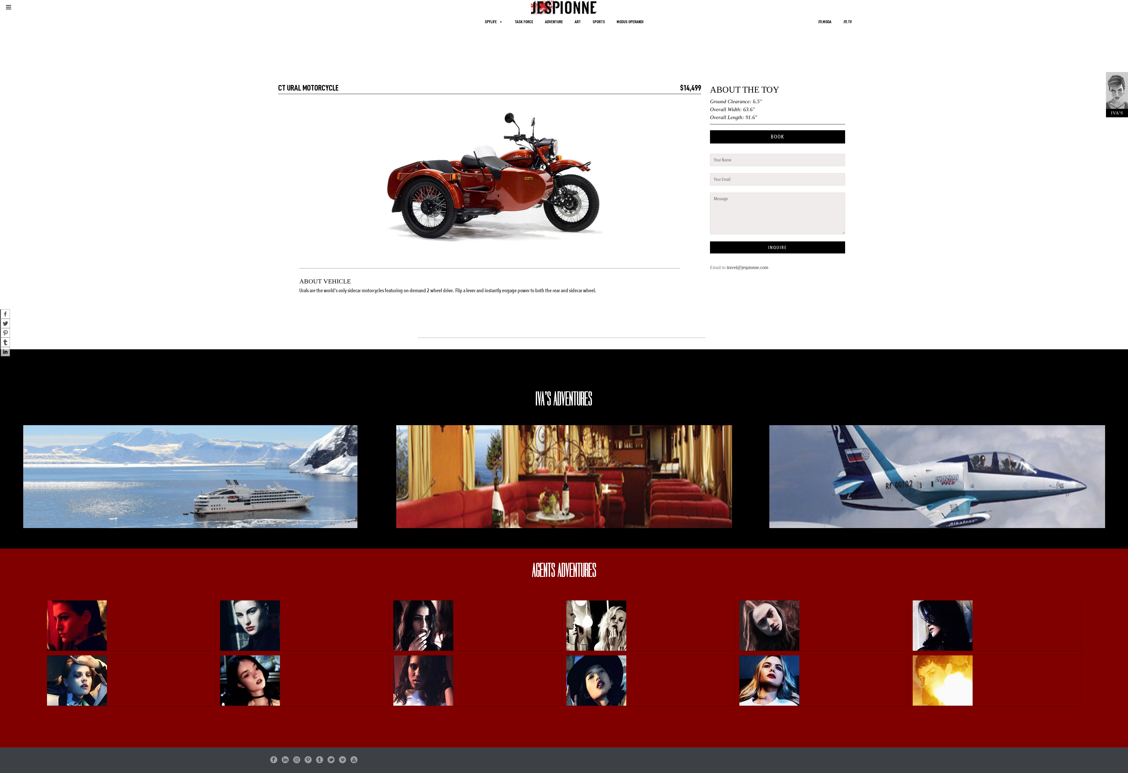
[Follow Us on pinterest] (308, 760)
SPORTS (598, 22)
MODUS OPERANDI (630, 22)
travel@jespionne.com (747, 267)
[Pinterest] (5, 333)
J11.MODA (824, 22)
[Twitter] (5, 323)
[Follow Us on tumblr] (319, 760)
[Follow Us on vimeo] (342, 760)
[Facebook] (5, 314)
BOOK (777, 137)
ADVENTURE (554, 22)
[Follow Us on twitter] (331, 760)
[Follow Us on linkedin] (285, 760)
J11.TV (847, 22)
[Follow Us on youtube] (353, 760)
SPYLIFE (491, 22)
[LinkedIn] (5, 351)
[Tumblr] (5, 342)
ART (578, 22)
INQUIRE (777, 247)
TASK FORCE (524, 22)
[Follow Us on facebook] (273, 760)
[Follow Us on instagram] (296, 760)
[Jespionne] (564, 7)
